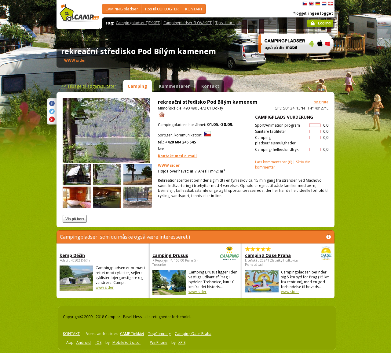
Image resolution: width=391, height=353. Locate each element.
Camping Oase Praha (193, 333)
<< (88, 86)
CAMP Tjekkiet (132, 333)
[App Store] (320, 57)
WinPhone (158, 342)
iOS (98, 342)
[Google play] (311, 57)
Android (83, 342)
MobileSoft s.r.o (126, 342)
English (311, 4)
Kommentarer (174, 86)
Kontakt (210, 86)
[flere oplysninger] (280, 57)
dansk (330, 4)
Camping (137, 86)
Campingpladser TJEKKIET (138, 22)
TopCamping (159, 333)
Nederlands (324, 4)
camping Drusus (170, 255)
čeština (304, 4)
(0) (273, 162)
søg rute (321, 102)
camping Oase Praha (268, 255)
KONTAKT (194, 9)
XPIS (181, 342)
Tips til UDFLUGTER (161, 9)
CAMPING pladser (121, 9)
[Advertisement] (360, 184)
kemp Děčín (72, 255)
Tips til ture (225, 22)
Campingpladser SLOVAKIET (187, 22)
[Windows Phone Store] (331, 57)
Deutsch (317, 4)
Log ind (324, 23)
